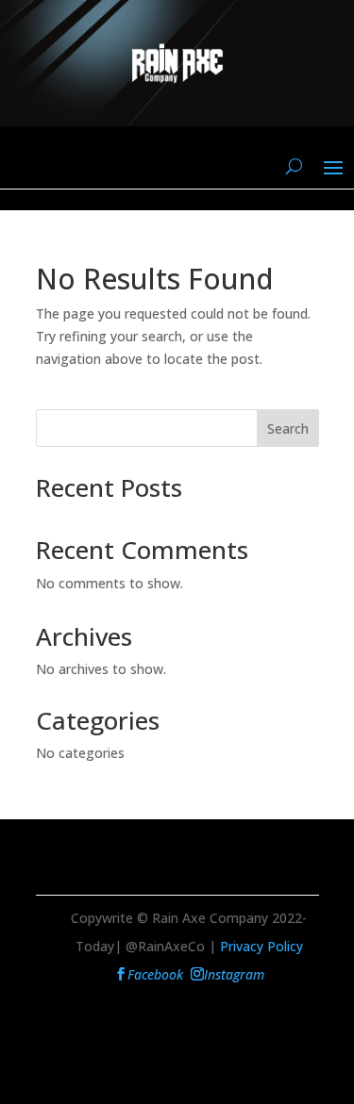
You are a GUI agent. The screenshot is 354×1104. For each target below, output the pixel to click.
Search (288, 428)
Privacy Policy (261, 946)
